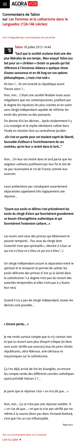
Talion (19, 47)
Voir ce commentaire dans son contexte (24, 434)
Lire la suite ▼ (12, 439)
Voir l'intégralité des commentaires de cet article (28, 37)
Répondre (68, 424)
